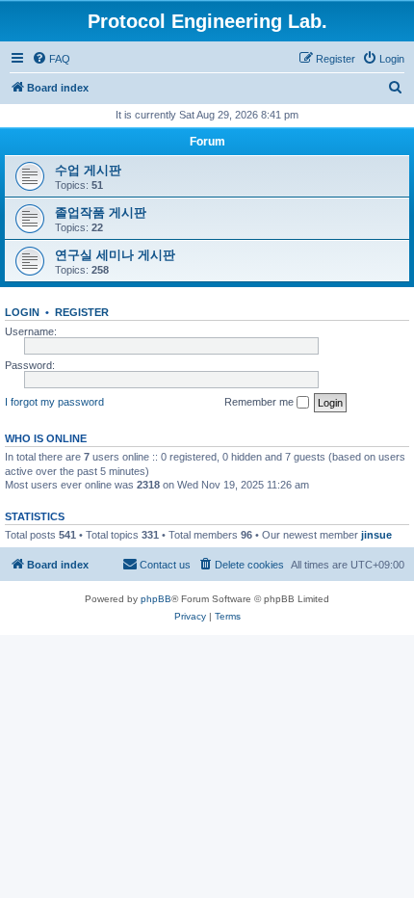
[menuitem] (51, 58)
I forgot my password (54, 402)
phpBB (156, 599)
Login (22, 312)
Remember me (260, 402)
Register (82, 312)
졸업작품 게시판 (100, 212)
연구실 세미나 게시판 (115, 255)
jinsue (376, 535)
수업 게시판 (88, 170)
